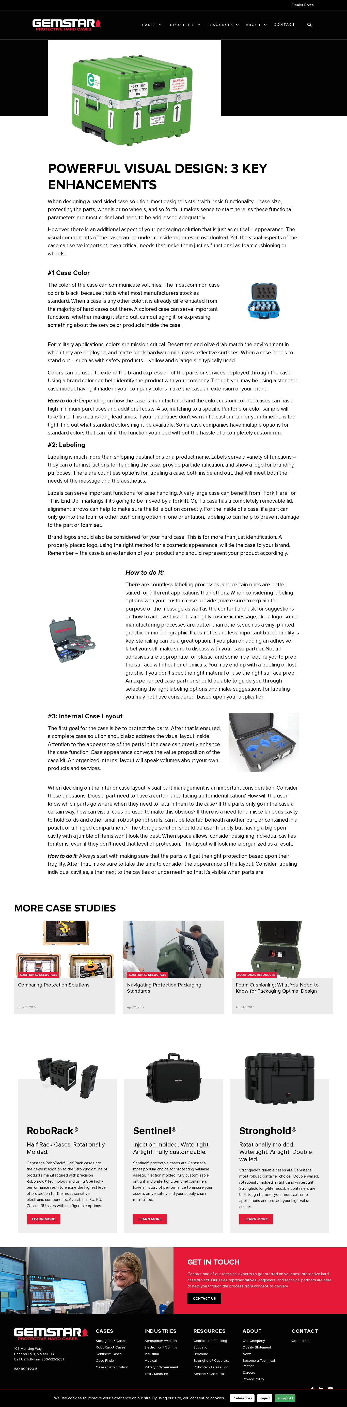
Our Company (254, 1341)
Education (202, 1347)
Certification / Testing (210, 1341)
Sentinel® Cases (109, 1354)
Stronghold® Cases (111, 1341)
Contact (284, 24)
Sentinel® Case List (209, 1374)
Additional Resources (38, 975)
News (247, 1354)
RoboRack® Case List (211, 1367)
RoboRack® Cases (110, 1347)
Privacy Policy (253, 1379)
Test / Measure (156, 1374)
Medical (151, 1360)
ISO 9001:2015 (25, 1369)
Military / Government (161, 1367)
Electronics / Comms (161, 1347)
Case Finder (105, 1360)
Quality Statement (257, 1347)
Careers (249, 1372)
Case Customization (112, 1367)
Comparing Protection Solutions (54, 985)
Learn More (43, 1219)
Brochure (201, 1354)
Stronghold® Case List (211, 1360)
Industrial (152, 1354)
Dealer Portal (303, 5)
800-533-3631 (52, 1359)
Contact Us (204, 1298)
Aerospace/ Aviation (161, 1341)
